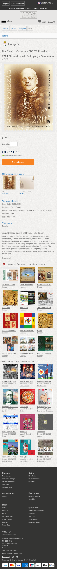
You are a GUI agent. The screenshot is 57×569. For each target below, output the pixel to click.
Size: (4, 216)
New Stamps (6, 476)
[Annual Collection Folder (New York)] (10, 447)
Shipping (31, 513)
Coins (31, 473)
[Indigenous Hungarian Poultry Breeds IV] (28, 344)
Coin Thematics (34, 478)
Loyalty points (7, 519)
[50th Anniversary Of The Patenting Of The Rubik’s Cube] (28, 321)
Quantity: (6, 144)
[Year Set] (28, 447)
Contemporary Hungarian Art (13, 353)
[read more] (6, 258)
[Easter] (45, 321)
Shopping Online (34, 522)
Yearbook (23, 431)
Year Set (23, 456)
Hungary (22, 28)
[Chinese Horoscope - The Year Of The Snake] (10, 321)
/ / (47, 2)
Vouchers (31, 516)
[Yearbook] (28, 422)
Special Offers (33, 507)
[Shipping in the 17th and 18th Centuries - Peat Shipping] (45, 447)
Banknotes (33, 493)
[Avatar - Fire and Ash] (28, 372)
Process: (5, 213)
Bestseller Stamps (8, 478)
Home (5, 28)
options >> (6, 35)
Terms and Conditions (36, 510)
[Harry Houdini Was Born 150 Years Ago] (45, 275)
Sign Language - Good (46, 406)
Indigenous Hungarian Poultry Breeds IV (36, 353)
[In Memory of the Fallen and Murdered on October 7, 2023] (10, 422)
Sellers (4, 496)
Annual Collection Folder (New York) (16, 456)
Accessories (8, 493)
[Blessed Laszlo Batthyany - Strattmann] (9, 182)
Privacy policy (33, 519)
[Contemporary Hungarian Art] (10, 344)
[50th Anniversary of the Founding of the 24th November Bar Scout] (45, 372)
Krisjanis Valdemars (10, 406)
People (5, 226)
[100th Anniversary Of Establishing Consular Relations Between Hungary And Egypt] (28, 275)
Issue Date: (6, 204)
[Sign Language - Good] (45, 397)
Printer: (5, 210)
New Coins (32, 476)
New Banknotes (34, 496)
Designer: (6, 207)
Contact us (6, 525)
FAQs (4, 513)
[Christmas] (10, 298)
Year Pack (24, 307)
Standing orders (7, 487)
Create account (18, 3)
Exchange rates (7, 516)
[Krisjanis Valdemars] (10, 397)
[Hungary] (5, 43)
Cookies (5, 522)
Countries (5, 484)
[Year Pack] (28, 298)
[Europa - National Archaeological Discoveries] (45, 344)
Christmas (6, 307)
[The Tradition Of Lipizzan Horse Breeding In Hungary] (45, 298)
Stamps (13, 28)
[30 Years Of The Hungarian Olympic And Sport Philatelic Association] (10, 275)
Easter (39, 330)
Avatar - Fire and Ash (28, 381)
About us (5, 510)
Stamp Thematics (8, 481)
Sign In (6, 3)
